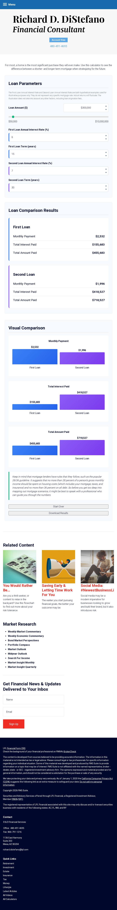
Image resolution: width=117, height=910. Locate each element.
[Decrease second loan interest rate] (106, 172)
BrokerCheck (70, 751)
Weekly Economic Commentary (26, 636)
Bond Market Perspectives (23, 640)
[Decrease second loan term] (106, 189)
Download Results (58, 513)
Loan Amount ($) (18, 107)
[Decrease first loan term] (106, 156)
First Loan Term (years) (22, 146)
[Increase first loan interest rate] (106, 135)
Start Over (58, 506)
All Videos (7, 895)
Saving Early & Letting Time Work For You (57, 590)
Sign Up (13, 724)
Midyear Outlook (17, 653)
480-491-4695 (58, 46)
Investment (8, 867)
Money (6, 883)
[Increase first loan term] (106, 152)
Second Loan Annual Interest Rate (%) (30, 163)
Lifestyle (7, 887)
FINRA (15, 799)
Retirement (8, 863)
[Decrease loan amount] (106, 109)
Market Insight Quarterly (22, 667)
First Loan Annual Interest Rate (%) (29, 129)
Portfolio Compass (19, 644)
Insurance (7, 875)
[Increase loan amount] (106, 106)
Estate (6, 871)
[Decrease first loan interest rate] (106, 139)
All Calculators (10, 899)
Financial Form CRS (16, 748)
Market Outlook (17, 649)
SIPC (20, 799)
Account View (58, 40)
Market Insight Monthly (21, 662)
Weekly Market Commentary (24, 631)
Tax (5, 879)
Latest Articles (10, 891)
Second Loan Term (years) (24, 180)
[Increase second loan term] (106, 186)
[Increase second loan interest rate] (106, 169)
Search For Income (19, 658)
